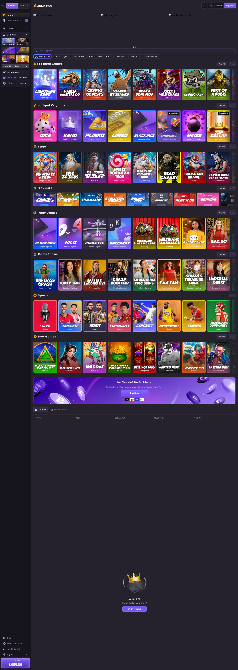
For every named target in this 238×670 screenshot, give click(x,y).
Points (17, 83)
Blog (9, 638)
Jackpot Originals (62, 56)
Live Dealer (121, 56)
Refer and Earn (15, 643)
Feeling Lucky (44, 56)
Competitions (17, 20)
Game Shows (135, 56)
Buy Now (134, 393)
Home (10, 15)
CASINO (12, 6)
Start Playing (134, 608)
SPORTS (24, 6)
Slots (91, 56)
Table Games (152, 56)
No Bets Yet (134, 599)
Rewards (17, 77)
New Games (79, 56)
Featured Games (105, 56)
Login (219, 5)
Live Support (13, 649)
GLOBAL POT (15, 660)
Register (230, 5)
